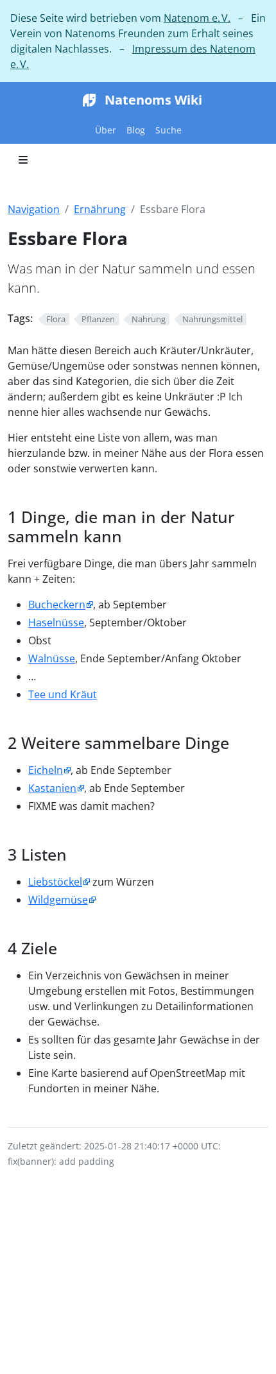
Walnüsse (51, 658)
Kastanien (52, 788)
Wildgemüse (58, 900)
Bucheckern (56, 604)
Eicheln (45, 770)
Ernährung (100, 209)
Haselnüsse (56, 622)
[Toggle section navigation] (23, 160)
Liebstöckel (55, 882)
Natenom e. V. (197, 18)
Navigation (34, 209)
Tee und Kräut (62, 694)
